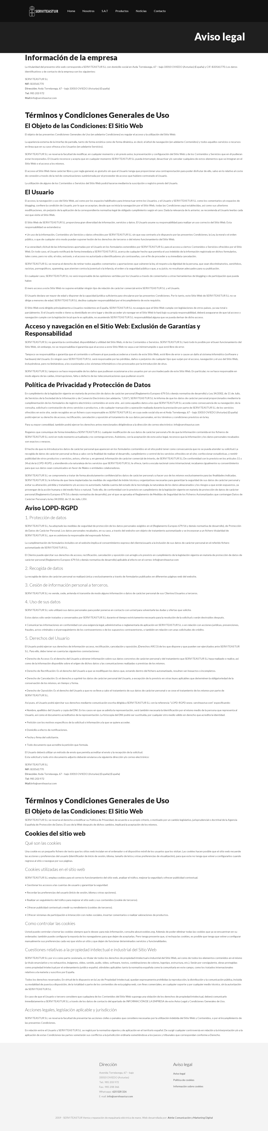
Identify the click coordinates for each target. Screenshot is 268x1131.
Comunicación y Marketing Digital (190, 1117)
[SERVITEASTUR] (43, 11)
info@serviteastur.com (120, 1096)
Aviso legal (179, 1073)
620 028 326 (119, 1091)
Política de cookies (183, 1079)
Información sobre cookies (188, 1086)
